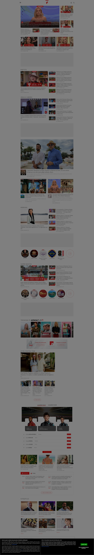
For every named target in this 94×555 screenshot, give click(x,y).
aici (22, 549)
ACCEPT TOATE (84, 544)
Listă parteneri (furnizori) (45, 546)
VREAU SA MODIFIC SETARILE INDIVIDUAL (84, 548)
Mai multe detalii (14, 544)
